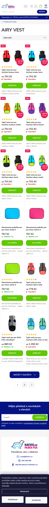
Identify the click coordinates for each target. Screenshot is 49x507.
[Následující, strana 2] (24, 385)
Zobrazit (12, 85)
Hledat (42, 12)
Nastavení (24, 491)
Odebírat (39, 417)
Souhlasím (36, 500)
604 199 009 (26, 461)
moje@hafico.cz (26, 456)
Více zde (5, 485)
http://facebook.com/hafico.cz (26, 465)
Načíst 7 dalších (23, 374)
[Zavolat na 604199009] (31, 6)
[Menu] (46, 6)
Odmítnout (12, 499)
